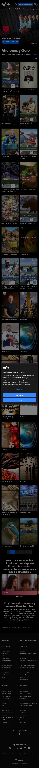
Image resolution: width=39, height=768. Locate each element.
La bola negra (23, 646)
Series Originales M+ (7, 665)
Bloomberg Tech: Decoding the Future (8, 417)
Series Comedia (6, 670)
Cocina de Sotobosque (27, 190)
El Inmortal (22, 656)
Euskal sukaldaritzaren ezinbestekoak (9, 513)
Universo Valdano (6, 701)
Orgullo (3, 677)
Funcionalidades (24, 691)
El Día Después (5, 698)
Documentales (5, 672)
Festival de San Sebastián (26, 670)
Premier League (6, 696)
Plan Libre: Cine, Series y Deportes (28, 703)
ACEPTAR (19, 400)
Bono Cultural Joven (25, 715)
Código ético (23, 698)
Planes (21, 708)
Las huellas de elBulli (27, 90)
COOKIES (34, 754)
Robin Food (5, 351)
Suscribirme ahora (25, 4)
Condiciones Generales (25, 696)
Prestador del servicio (8, 754)
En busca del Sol (25, 255)
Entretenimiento (6, 674)
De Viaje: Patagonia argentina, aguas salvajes (10, 90)
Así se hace (23, 319)
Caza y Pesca (23, 677)
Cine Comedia (5, 651)
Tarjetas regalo (23, 719)
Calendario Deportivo (7, 717)
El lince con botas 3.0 (27, 546)
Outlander (22, 651)
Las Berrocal (23, 658)
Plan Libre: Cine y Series (26, 705)
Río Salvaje (5, 156)
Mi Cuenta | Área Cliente (26, 693)
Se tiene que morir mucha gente (28, 653)
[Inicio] (6, 4)
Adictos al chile (7, 481)
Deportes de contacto (7, 712)
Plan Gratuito (23, 710)
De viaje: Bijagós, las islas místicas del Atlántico (10, 190)
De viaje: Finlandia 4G (27, 223)
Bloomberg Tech (25, 513)
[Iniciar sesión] (35, 4)
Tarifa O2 (22, 717)
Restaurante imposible (9, 319)
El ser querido (23, 644)
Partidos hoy (5, 719)
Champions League (6, 691)
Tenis (3, 705)
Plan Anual (22, 712)
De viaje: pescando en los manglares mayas (28, 287)
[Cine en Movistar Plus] (19, 584)
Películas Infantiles (6, 660)
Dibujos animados (24, 672)
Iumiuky (22, 416)
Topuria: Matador (6, 710)
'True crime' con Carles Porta (27, 667)
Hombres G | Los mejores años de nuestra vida (28, 662)
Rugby (3, 708)
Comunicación (23, 722)
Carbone (23, 449)
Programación (5, 722)
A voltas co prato (7, 449)
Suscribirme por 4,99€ (10, 42)
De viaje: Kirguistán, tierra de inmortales (26, 124)
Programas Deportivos (25, 674)
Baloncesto (4, 703)
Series (4, 9)
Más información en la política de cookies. (19, 384)
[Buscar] (16, 4)
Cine (10, 9)
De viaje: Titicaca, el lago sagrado (28, 157)
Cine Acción (5, 653)
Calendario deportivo (30, 9)
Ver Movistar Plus (24, 689)
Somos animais (7, 546)
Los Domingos (23, 648)
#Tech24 (23, 481)
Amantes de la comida (9, 223)
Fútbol (17, 9)
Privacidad (27, 754)
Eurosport (4, 715)
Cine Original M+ (6, 646)
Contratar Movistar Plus (26, 701)
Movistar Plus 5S (24, 679)
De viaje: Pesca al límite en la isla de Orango (10, 287)
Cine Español (5, 648)
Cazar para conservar (9, 255)
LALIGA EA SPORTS (6, 693)
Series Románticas (6, 667)
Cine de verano (5, 658)
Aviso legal (19, 754)
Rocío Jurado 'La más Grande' (27, 665)
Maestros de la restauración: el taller (9, 124)
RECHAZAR (19, 395)
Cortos (3, 656)
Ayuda (19, 737)
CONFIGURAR (20, 390)
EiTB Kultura (24, 351)
